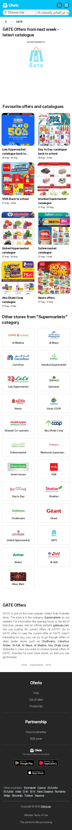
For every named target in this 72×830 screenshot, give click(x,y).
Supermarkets (52, 617)
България (30, 787)
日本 (25, 791)
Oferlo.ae (46, 806)
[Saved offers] (59, 5)
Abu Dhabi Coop (58, 645)
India (18, 791)
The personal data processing (36, 822)
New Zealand (45, 791)
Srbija (6, 795)
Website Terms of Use (36, 815)
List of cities (36, 699)
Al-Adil (16, 645)
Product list (36, 706)
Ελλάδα (53, 787)
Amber (6, 645)
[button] (24, 763)
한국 (32, 791)
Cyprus (41, 787)
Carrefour (63, 641)
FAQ (36, 693)
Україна (39, 795)
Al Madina (40, 645)
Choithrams (48, 641)
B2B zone (36, 738)
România (60, 791)
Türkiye (28, 795)
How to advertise (36, 732)
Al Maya (27, 645)
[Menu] (66, 5)
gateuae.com (61, 625)
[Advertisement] (36, 68)
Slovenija (17, 795)
